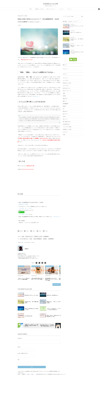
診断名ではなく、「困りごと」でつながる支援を (53, 302)
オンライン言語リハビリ (24, 238)
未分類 (64, 134)
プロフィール (65, 68)
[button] (99, 9)
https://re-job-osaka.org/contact (28, 169)
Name (19, 346)
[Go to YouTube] (42, 263)
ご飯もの (64, 116)
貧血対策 (64, 106)
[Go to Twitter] (39, 263)
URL (18, 359)
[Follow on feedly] (73, 60)
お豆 (63, 108)
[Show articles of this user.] (20, 248)
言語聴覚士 (45, 238)
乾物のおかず (65, 98)
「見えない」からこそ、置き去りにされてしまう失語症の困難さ (24, 279)
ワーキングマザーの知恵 (67, 126)
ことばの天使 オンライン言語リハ (26, 208)
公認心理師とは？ (35, 96)
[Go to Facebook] (36, 263)
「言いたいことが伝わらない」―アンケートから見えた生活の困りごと (53, 309)
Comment (20, 338)
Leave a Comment (27, 242)
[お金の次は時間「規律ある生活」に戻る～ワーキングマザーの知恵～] (37, 270)
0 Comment (19, 25)
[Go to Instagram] (45, 263)
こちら (24, 222)
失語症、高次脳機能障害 (37, 238)
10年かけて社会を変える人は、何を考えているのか (31, 309)
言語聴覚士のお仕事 (50, 4)
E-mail (19, 353)
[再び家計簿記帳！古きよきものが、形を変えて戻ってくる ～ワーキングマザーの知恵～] (51, 270)
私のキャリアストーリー (67, 90)
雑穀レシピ (65, 101)
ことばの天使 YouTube (23, 214)
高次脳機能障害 (46, 236)
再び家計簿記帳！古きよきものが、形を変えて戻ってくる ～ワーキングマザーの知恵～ (51, 279)
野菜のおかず (65, 111)
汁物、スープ (65, 119)
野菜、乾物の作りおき (66, 121)
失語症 (26, 15)
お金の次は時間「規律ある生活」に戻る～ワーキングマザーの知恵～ (37, 279)
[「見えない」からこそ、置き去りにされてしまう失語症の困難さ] (24, 270)
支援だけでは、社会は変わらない (52, 295)
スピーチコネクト (66, 80)
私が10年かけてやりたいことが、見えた (31, 295)
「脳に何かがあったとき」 (26, 59)
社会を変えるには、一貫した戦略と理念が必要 (31, 302)
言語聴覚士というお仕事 (38, 236)
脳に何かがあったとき (29, 236)
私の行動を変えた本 (66, 124)
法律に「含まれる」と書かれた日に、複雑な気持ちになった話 (53, 316)
